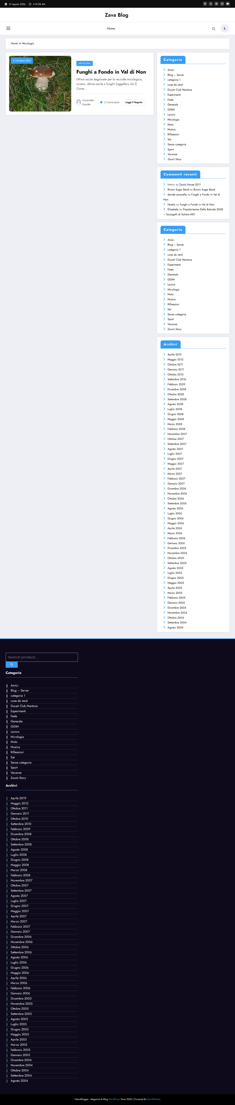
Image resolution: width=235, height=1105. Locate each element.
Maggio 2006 (176, 523)
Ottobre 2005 (176, 558)
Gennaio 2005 (176, 603)
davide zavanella (177, 194)
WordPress (114, 1099)
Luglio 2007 (175, 454)
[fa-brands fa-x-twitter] (211, 4)
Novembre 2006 (177, 494)
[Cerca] (213, 29)
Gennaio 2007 (176, 484)
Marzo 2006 (175, 533)
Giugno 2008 (176, 414)
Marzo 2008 (175, 424)
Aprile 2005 (175, 588)
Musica (172, 129)
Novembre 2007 (177, 434)
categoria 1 (174, 80)
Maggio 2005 (176, 583)
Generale (173, 105)
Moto (171, 125)
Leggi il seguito (133, 102)
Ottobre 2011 (175, 364)
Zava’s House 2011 (190, 184)
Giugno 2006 (176, 518)
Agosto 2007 (175, 449)
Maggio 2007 (176, 464)
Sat (169, 139)
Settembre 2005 (177, 563)
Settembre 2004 (177, 622)
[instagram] (222, 4)
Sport (171, 149)
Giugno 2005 (176, 578)
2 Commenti (111, 102)
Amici (171, 70)
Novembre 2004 (177, 613)
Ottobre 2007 (176, 439)
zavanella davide (88, 102)
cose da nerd (175, 85)
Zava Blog (116, 15)
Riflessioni (173, 134)
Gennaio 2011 (176, 369)
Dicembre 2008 (177, 389)
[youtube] (228, 4)
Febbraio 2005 (176, 598)
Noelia (171, 204)
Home (111, 28)
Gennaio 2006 (176, 543)
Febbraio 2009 (176, 384)
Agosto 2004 (175, 627)
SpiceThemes (154, 1099)
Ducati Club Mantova (180, 90)
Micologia (84, 63)
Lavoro (171, 115)
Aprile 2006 (175, 528)
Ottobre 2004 (176, 618)
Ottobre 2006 (176, 499)
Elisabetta (173, 209)
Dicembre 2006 (177, 489)
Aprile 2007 (175, 469)
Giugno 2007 (175, 459)
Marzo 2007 (175, 474)
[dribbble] (216, 4)
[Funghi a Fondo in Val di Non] (40, 83)
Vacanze (172, 154)
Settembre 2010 (177, 379)
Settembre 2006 (177, 503)
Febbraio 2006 (176, 538)
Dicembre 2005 (177, 548)
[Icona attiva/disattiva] (8, 28)
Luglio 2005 (175, 573)
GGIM (171, 110)
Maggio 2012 (175, 359)
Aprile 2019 (174, 354)
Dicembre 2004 (177, 608)
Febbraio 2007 (176, 479)
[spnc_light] (225, 28)
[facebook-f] (205, 4)
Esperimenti (174, 95)
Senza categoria (177, 144)
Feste (170, 100)
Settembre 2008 (177, 399)
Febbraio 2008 (176, 429)
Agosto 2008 (175, 404)
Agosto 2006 (175, 508)
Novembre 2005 (177, 553)
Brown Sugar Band (178, 189)
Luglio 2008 (175, 409)
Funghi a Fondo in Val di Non (111, 71)
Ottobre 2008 (176, 394)
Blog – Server (176, 75)
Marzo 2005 (175, 593)
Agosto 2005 (175, 568)
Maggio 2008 (176, 419)
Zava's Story (174, 159)
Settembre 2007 (177, 444)
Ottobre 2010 (176, 374)
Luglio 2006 (175, 513)
